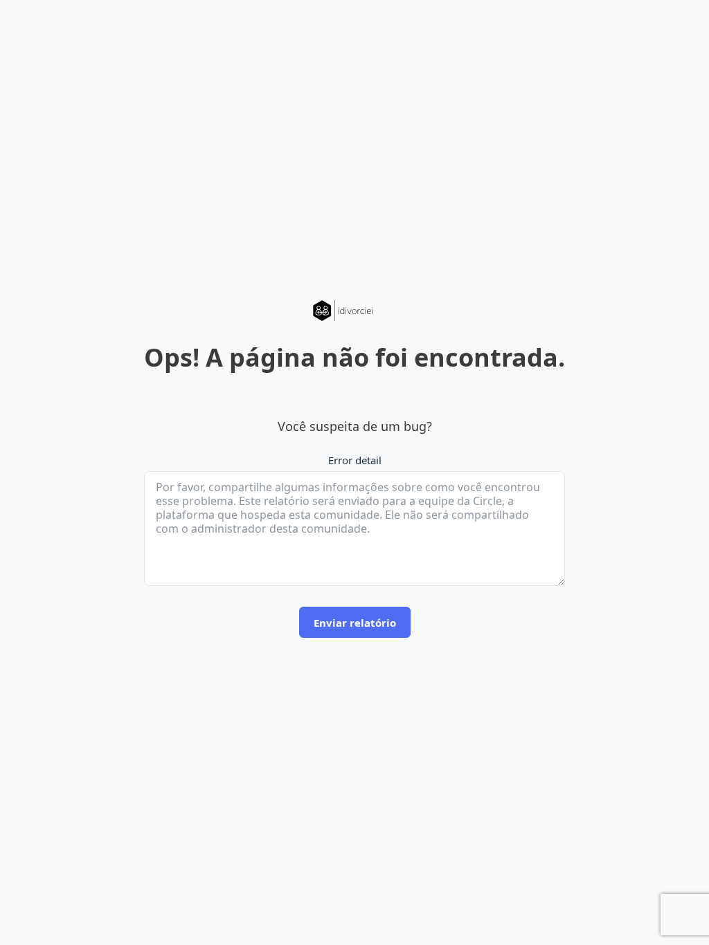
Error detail (355, 460)
